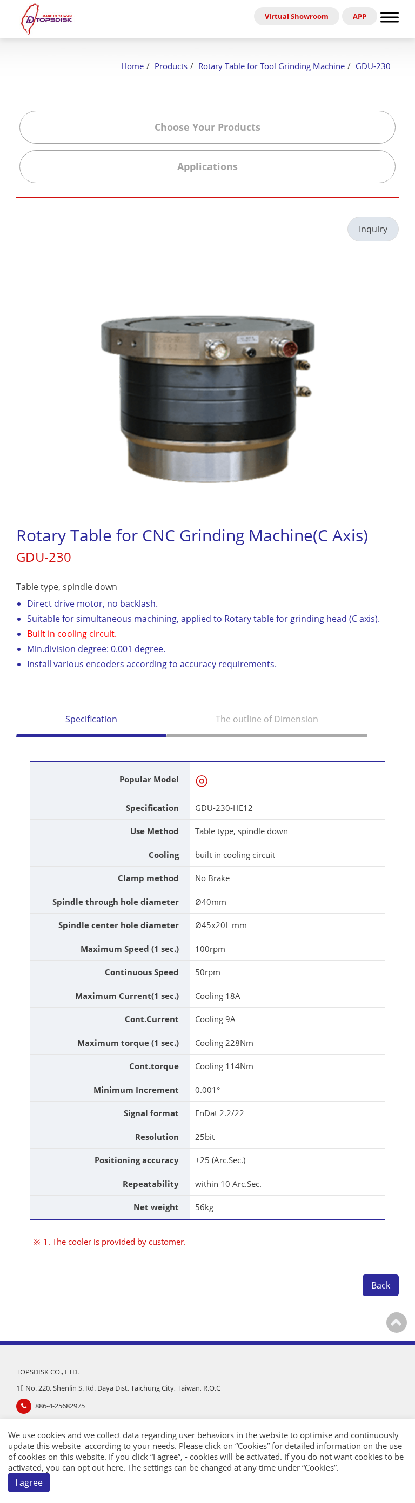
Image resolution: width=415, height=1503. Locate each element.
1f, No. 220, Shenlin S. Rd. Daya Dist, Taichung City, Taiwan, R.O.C (118, 1388)
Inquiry (373, 229)
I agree (29, 1482)
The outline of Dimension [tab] (267, 719)
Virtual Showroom (297, 16)
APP (359, 16)
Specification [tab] (91, 719)
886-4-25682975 (60, 1406)
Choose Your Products (207, 126)
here (114, 1467)
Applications (207, 166)
